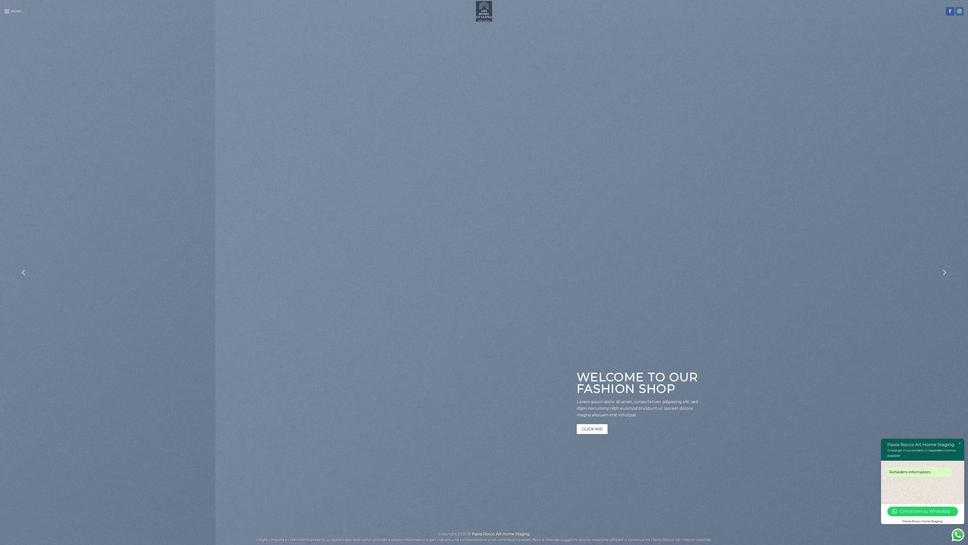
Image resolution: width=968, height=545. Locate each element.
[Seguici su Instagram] (959, 11)
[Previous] (23, 272)
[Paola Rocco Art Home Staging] (484, 11)
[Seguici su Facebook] (950, 11)
